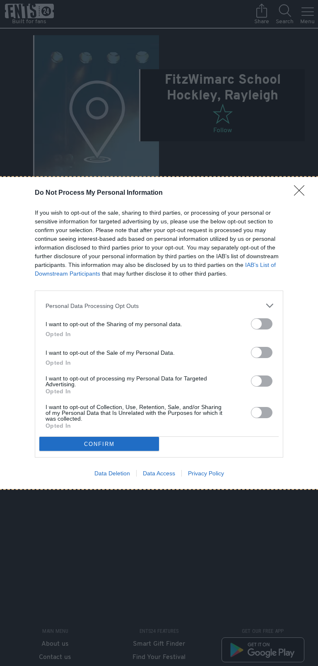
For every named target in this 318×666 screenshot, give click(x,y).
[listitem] (159, 305)
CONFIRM (99, 444)
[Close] (302, 193)
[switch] (261, 323)
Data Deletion (112, 473)
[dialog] (159, 333)
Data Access (159, 473)
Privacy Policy (206, 473)
